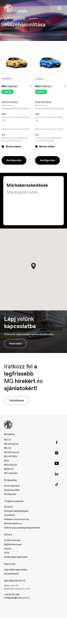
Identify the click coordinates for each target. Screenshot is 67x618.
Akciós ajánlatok (12, 485)
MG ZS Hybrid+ (11, 444)
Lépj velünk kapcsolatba (15, 569)
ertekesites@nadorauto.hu (16, 597)
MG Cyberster (11, 473)
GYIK (6, 552)
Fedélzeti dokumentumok (16, 519)
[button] (17, 146)
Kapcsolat (15, 343)
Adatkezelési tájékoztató (15, 557)
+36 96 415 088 (11, 594)
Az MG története (12, 540)
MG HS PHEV (10, 456)
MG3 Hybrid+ (10, 464)
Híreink (7, 548)
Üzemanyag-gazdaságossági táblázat (22, 527)
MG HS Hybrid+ (12, 452)
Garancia (8, 506)
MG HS (7, 448)
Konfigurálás (14, 160)
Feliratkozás (16, 400)
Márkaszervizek (22, 192)
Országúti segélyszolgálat (16, 511)
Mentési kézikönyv (13, 523)
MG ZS (7, 439)
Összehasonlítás (12, 490)
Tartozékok (9, 515)
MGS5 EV (8, 469)
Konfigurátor (10, 494)
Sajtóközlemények (13, 544)
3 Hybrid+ (10, 86)
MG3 (6, 460)
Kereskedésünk (11, 573)
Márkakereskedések (27, 185)
